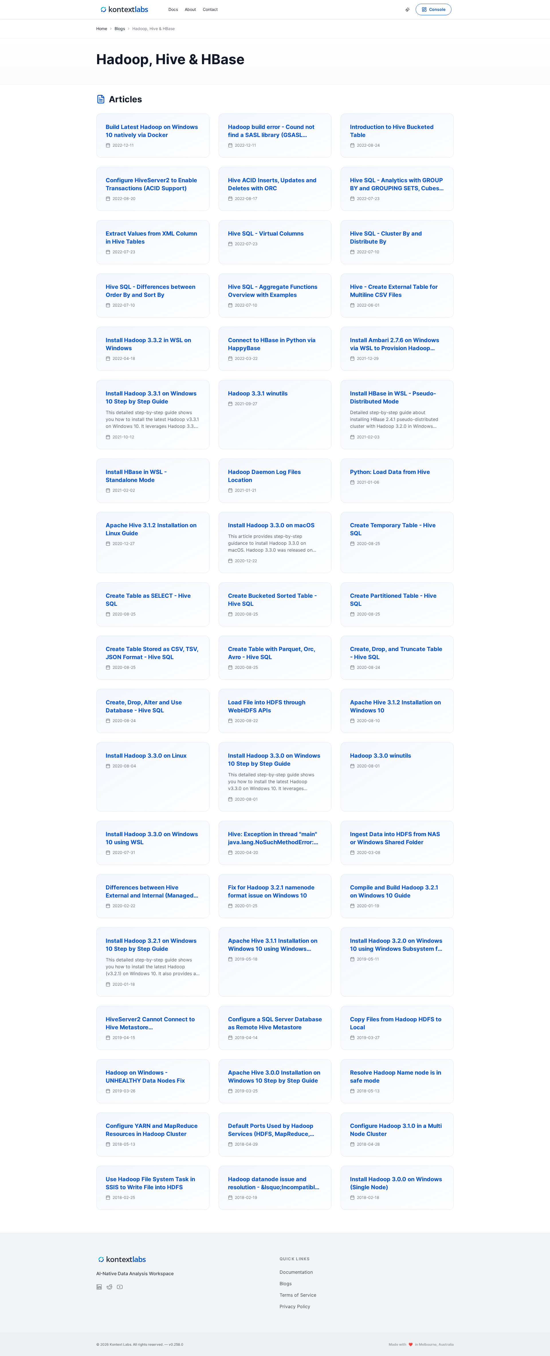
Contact (210, 9)
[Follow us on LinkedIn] (99, 1287)
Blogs (120, 28)
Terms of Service (298, 1295)
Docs (173, 9)
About (190, 9)
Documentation (296, 1272)
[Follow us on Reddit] (109, 1287)
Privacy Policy (295, 1306)
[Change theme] (407, 9)
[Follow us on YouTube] (120, 1287)
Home (101, 28)
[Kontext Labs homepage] (124, 9)
